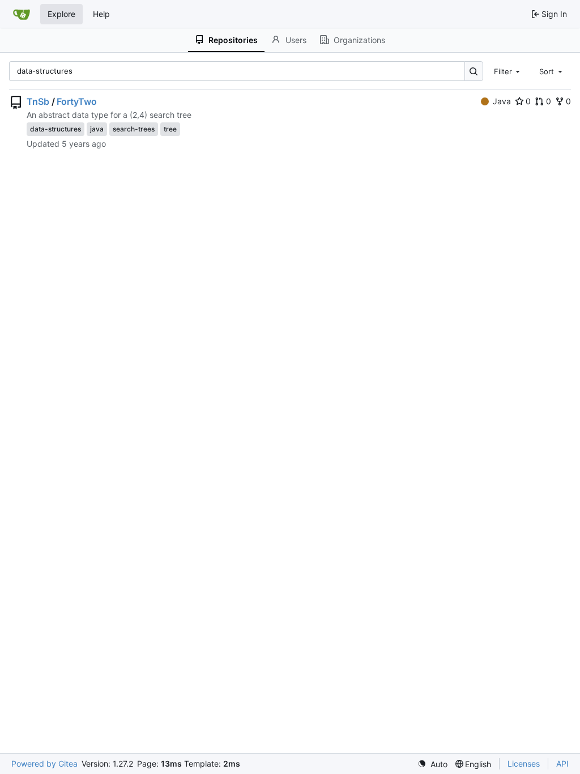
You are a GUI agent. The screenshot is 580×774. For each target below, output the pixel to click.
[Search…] (473, 71)
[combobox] (508, 71)
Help (101, 14)
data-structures (55, 129)
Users (295, 40)
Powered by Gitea (44, 763)
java (97, 129)
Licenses (524, 763)
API (562, 763)
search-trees (134, 129)
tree (170, 129)
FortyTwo (77, 101)
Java (502, 101)
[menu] (432, 764)
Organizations (359, 40)
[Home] (21, 14)
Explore (61, 14)
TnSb (38, 101)
